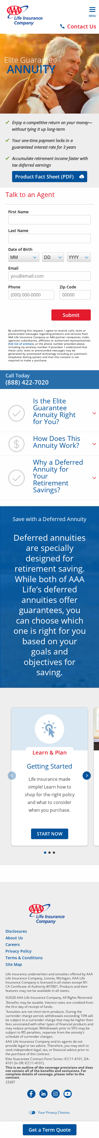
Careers (13, 944)
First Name (18, 212)
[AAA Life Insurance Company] (25, 15)
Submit (71, 315)
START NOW (49, 834)
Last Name (18, 231)
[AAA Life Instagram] (56, 1096)
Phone (14, 287)
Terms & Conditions (24, 957)
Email (13, 268)
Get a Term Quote (50, 1129)
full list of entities (21, 344)
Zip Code (68, 287)
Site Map (14, 964)
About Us (14, 937)
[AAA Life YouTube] (68, 1096)
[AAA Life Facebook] (32, 1096)
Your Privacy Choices (54, 1112)
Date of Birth (20, 249)
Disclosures (16, 931)
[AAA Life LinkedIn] (44, 1096)
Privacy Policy (19, 951)
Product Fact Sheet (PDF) (44, 176)
